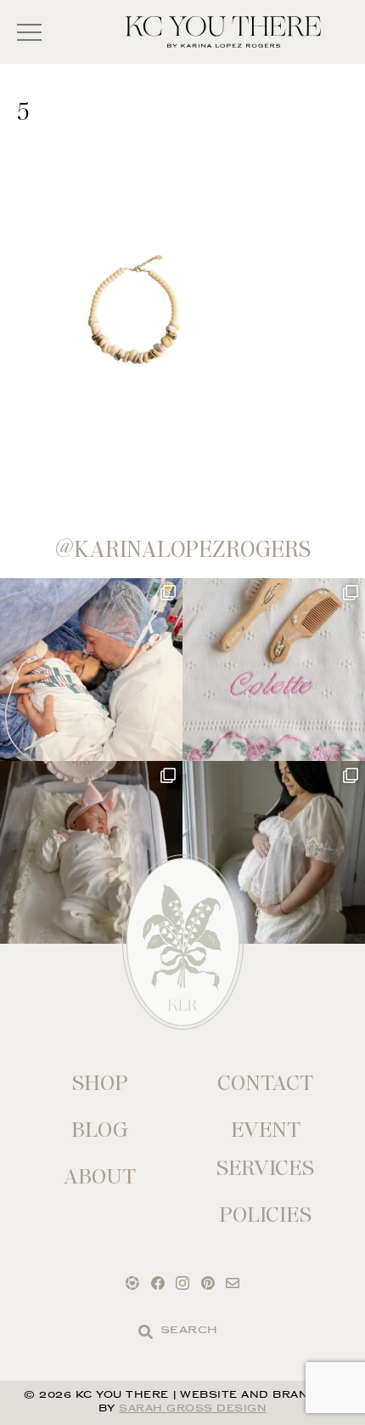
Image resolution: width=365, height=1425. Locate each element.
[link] (145, 1332)
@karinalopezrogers (183, 549)
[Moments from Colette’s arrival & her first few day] (91, 669)
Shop (100, 1083)
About (100, 1176)
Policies (265, 1214)
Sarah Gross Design (193, 1409)
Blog (99, 1129)
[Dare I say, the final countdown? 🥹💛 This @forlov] (273, 852)
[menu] (29, 32)
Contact (265, 1083)
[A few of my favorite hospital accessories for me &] (273, 669)
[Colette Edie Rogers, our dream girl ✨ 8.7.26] (91, 852)
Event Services (265, 1149)
